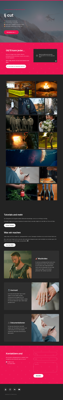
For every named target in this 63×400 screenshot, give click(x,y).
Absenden (38, 375)
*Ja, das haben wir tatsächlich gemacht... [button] (16, 66)
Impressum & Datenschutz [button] (11, 394)
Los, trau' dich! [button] (9, 245)
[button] (11, 32)
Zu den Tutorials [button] (10, 225)
